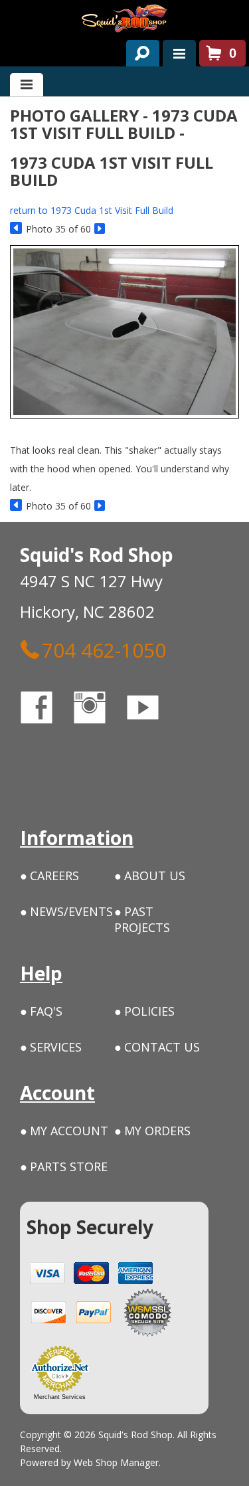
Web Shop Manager (116, 1462)
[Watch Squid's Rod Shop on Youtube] (154, 709)
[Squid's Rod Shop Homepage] (124, 18)
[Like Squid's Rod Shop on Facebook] (48, 709)
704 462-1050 (104, 649)
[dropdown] (179, 53)
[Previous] (16, 228)
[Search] (137, 50)
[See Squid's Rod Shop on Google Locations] (36, 763)
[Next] (100, 228)
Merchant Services (60, 1397)
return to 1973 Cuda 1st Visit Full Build (91, 210)
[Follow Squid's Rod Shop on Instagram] (101, 709)
